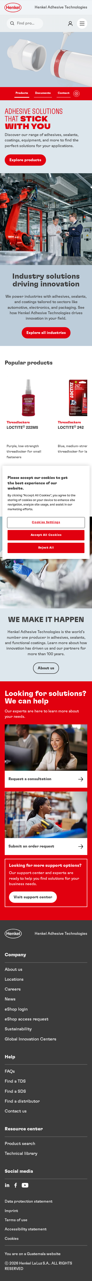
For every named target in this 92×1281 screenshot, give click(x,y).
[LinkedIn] (7, 1185)
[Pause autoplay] (76, 93)
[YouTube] (25, 1185)
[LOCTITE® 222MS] (28, 424)
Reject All (46, 547)
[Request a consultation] (46, 756)
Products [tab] (22, 93)
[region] (46, 512)
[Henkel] (13, 933)
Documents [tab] (43, 93)
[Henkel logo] (13, 7)
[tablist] (42, 93)
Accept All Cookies (46, 535)
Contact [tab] (63, 93)
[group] (46, 102)
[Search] (13, 23)
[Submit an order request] (46, 823)
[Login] (70, 23)
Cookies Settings (46, 522)
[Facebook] (15, 1185)
